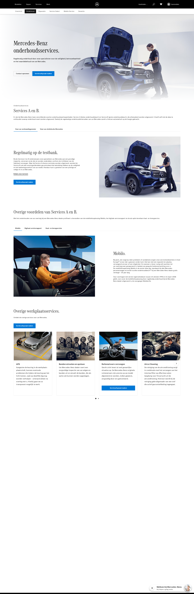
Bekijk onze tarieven (21, 174)
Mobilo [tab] (17, 228)
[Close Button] (161, 588)
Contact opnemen (22, 73)
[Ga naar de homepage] (97, 4)
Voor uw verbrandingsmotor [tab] (25, 129)
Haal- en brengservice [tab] (54, 228)
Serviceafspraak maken (43, 73)
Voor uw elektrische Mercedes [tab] (51, 129)
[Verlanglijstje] (161, 4)
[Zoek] (153, 4)
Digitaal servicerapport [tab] (33, 228)
